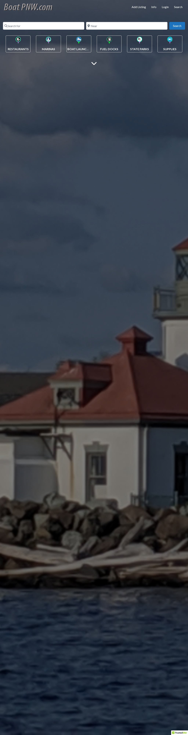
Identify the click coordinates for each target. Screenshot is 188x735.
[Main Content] (94, 63)
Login (165, 7)
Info (153, 7)
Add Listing (139, 7)
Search (178, 7)
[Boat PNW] (30, 6)
